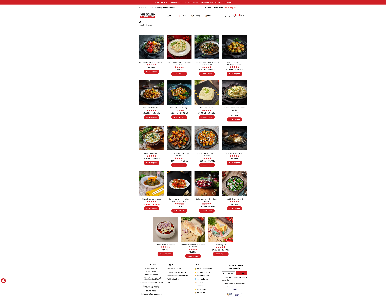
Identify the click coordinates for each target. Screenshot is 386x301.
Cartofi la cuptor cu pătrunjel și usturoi (234, 63)
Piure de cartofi (206, 108)
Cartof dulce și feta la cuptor (207, 154)
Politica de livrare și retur (176, 272)
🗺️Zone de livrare (201, 279)
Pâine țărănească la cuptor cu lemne (193, 245)
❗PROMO (182, 16)
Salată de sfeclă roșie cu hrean (206, 200)
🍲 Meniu (170, 16)
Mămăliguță (221, 244)
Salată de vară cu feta (165, 244)
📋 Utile (208, 16)
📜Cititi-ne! (199, 282)
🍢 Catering (195, 16)
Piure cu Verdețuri (151, 153)
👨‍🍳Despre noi (200, 293)
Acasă (141, 25)
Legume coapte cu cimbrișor (151, 62)
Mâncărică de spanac (151, 199)
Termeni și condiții (174, 269)
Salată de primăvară (234, 199)
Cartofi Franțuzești (234, 153)
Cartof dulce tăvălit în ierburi (179, 154)
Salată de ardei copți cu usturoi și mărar (179, 200)
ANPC (169, 282)
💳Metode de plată (202, 272)
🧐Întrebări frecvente (203, 269)
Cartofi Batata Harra (151, 108)
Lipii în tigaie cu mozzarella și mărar (179, 63)
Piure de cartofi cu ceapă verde (234, 109)
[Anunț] (193, 2)
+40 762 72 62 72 (147, 8)
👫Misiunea (199, 286)
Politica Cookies (173, 279)
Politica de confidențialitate (177, 275)
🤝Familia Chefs (201, 289)
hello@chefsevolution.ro (166, 8)
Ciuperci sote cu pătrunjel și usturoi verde (207, 63)
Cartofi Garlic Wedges (179, 108)
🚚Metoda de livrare (202, 275)
